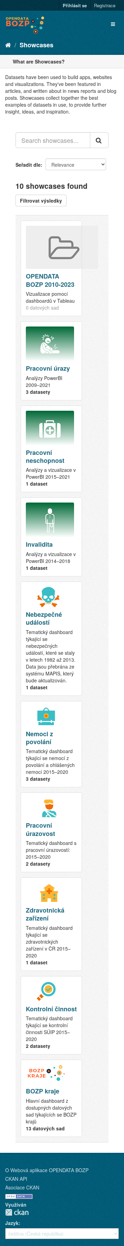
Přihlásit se (75, 5)
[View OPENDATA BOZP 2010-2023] (51, 268)
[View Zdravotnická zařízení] (51, 924)
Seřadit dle (28, 164)
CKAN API (16, 1178)
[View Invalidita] (51, 536)
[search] (99, 140)
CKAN (17, 1212)
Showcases (36, 44)
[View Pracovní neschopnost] (51, 449)
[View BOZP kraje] (51, 1098)
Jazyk (12, 1222)
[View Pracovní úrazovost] (51, 832)
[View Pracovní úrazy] (51, 360)
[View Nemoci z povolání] (51, 744)
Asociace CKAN (22, 1187)
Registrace (104, 5)
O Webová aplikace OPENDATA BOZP (47, 1170)
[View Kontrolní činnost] (51, 1015)
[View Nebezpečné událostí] (51, 639)
